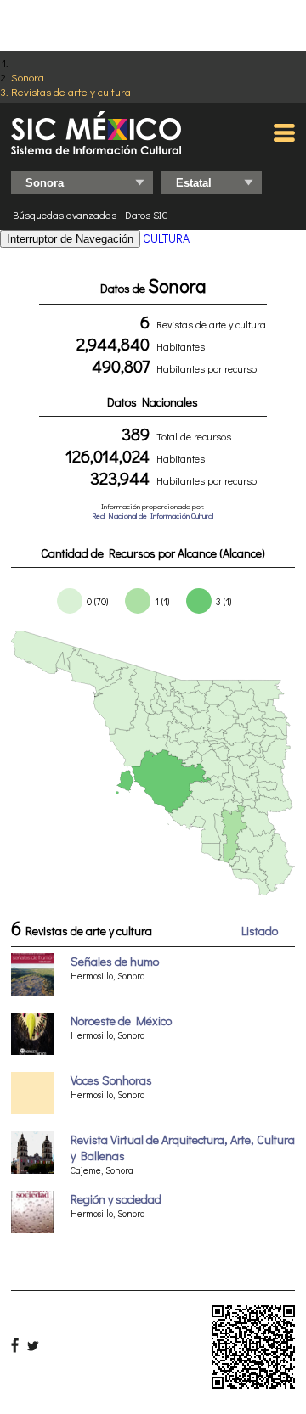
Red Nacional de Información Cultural (152, 515)
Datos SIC (146, 215)
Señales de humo (115, 961)
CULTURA (166, 238)
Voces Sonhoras (111, 1080)
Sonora (27, 77)
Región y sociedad (116, 1199)
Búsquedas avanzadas (64, 215)
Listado (259, 931)
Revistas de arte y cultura (71, 91)
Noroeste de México (121, 1021)
